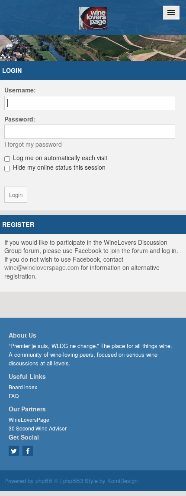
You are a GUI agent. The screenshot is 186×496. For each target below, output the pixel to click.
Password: (19, 119)
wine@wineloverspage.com (41, 267)
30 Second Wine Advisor (38, 428)
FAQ (14, 395)
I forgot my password (33, 144)
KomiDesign (122, 480)
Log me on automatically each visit (59, 157)
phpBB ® (46, 480)
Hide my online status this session (58, 167)
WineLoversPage (29, 419)
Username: (20, 89)
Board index (23, 387)
